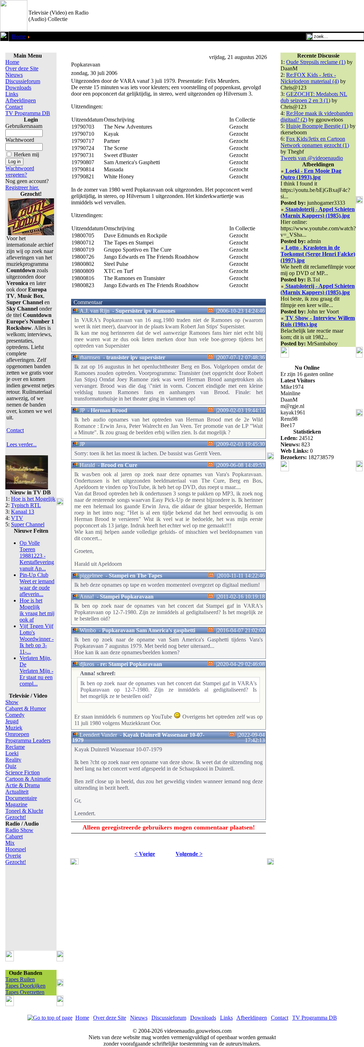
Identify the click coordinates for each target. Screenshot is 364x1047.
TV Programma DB (27, 113)
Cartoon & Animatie (28, 779)
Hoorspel (15, 849)
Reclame (15, 747)
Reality (13, 760)
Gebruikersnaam (23, 126)
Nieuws (14, 75)
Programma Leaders (27, 740)
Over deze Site (21, 68)
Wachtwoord (19, 140)
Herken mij (26, 154)
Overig (13, 856)
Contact (14, 107)
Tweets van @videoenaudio (311, 158)
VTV (17, 518)
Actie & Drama (22, 785)
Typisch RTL (26, 505)
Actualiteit (16, 792)
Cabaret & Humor (25, 708)
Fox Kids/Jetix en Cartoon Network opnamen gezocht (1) (314, 142)
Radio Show (19, 830)
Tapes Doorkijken (25, 986)
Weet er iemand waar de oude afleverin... (37, 584)
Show (11, 702)
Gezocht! (15, 817)
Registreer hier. (22, 187)
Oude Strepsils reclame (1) (316, 62)
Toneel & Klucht (24, 811)
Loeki (11, 753)
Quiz (10, 766)
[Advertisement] (281, 16)
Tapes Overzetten (24, 992)
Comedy (15, 715)
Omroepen (17, 734)
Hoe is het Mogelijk (33, 499)
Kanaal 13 (22, 512)
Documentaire (21, 798)
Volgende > (189, 854)
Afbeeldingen (20, 100)
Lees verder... (21, 444)
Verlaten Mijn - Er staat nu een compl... (36, 671)
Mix (10, 843)
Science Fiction (22, 772)
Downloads (18, 88)
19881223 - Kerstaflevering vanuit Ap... (37, 555)
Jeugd (11, 721)
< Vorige (144, 854)
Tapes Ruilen (20, 979)
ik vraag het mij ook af (37, 610)
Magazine (16, 804)
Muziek (13, 728)
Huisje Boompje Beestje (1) (317, 126)
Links (11, 94)
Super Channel (27, 524)
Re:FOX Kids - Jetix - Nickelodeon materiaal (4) (309, 78)
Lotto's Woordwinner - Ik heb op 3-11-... (37, 639)
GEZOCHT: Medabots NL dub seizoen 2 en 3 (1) (313, 97)
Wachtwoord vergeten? (19, 171)
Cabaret (14, 836)
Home (19, 36)
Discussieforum (22, 81)
